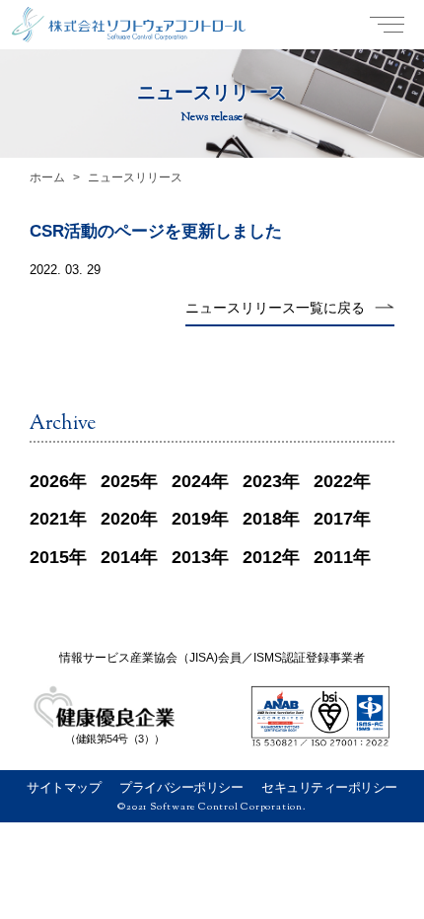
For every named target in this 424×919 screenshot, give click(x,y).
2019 (191, 519)
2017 (333, 519)
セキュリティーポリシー (329, 787)
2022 (333, 481)
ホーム (47, 177)
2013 (191, 557)
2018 (262, 519)
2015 (49, 557)
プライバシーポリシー (181, 787)
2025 (120, 481)
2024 (191, 481)
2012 (262, 557)
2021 (49, 519)
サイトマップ (64, 787)
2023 (262, 481)
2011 (333, 557)
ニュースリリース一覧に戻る (275, 308)
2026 (49, 481)
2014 (120, 557)
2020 (120, 519)
